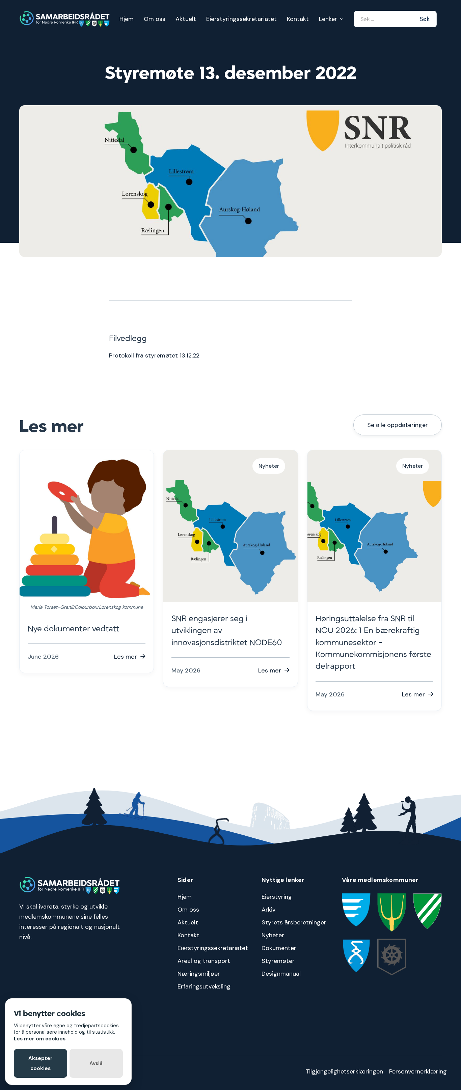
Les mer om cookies (39, 1038)
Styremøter (278, 960)
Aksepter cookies (40, 1063)
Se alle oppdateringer (397, 425)
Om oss (154, 19)
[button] (331, 19)
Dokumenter (279, 948)
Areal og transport (204, 960)
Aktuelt (185, 19)
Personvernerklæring (418, 1071)
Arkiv (268, 909)
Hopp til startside (440, 5)
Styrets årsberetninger (294, 922)
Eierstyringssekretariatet (241, 19)
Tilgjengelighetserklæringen (344, 1071)
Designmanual (281, 973)
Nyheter (273, 935)
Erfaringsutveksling (204, 986)
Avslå (96, 1063)
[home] (64, 19)
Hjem (126, 19)
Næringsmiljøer (199, 973)
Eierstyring (277, 896)
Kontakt (298, 19)
